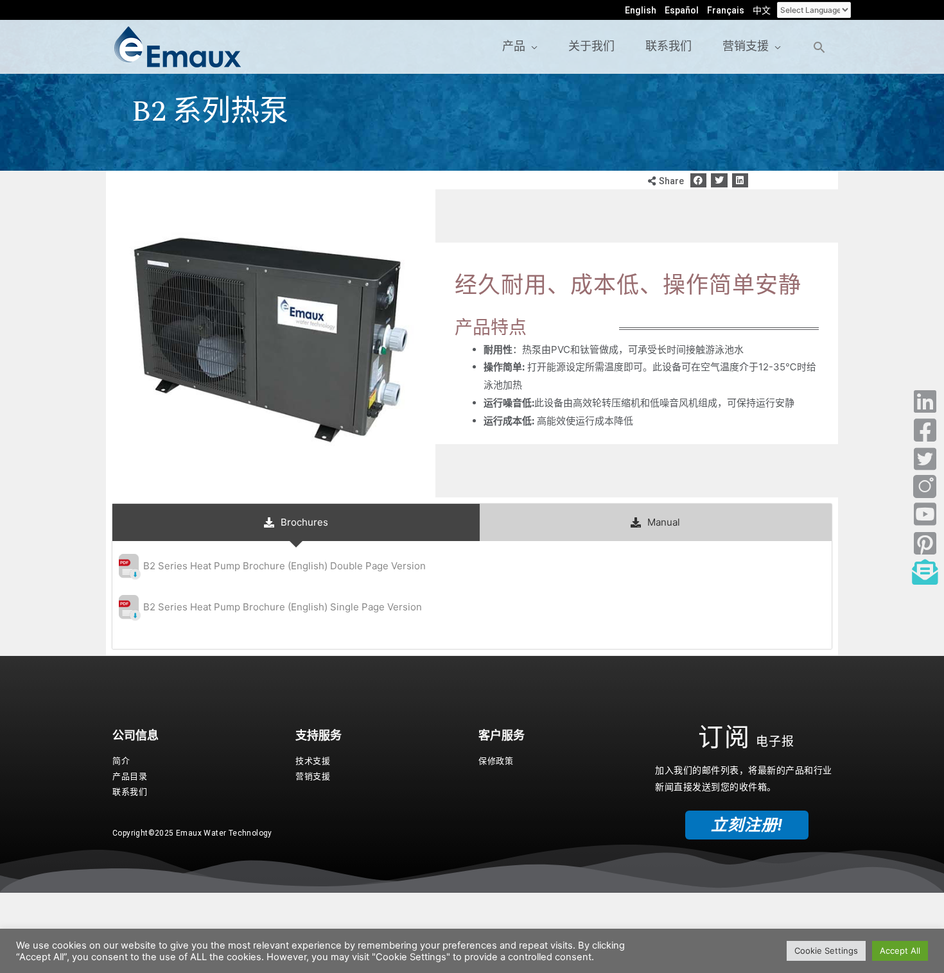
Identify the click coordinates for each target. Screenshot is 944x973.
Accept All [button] (900, 950)
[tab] (296, 522)
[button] (698, 180)
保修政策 (495, 761)
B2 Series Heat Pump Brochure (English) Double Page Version (284, 566)
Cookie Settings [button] (826, 950)
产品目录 (129, 776)
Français (725, 10)
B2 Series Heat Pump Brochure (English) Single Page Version (282, 607)
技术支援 (312, 761)
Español (682, 10)
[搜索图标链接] (819, 47)
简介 (121, 761)
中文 (762, 10)
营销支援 (312, 776)
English (640, 10)
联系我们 (129, 791)
